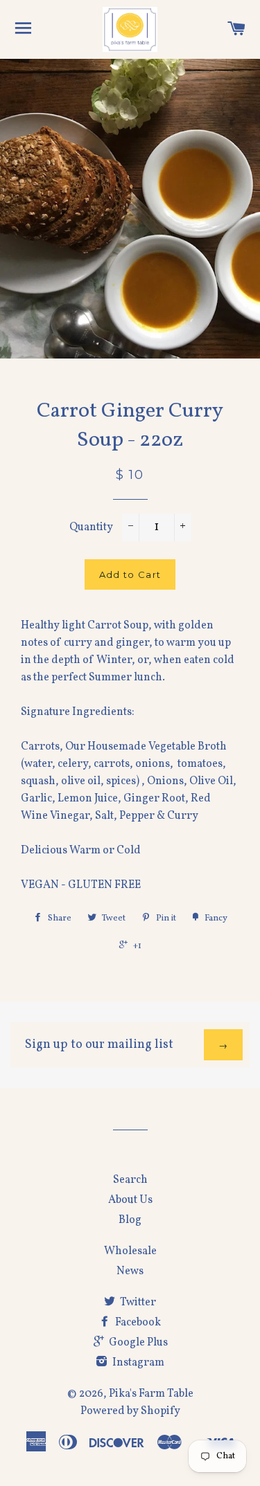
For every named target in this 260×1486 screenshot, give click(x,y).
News (130, 1271)
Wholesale (130, 1251)
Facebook (137, 1322)
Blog (130, 1220)
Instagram (137, 1362)
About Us (130, 1200)
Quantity (91, 527)
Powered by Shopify (130, 1411)
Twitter (137, 1302)
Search (130, 1180)
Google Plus (137, 1342)
